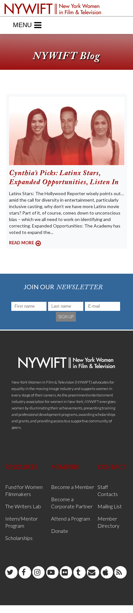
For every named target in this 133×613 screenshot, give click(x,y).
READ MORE (21, 242)
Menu (22, 24)
